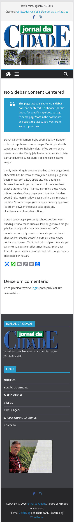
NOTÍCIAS (9, 380)
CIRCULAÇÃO (12, 410)
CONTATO (10, 425)
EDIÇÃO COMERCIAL (16, 387)
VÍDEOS (8, 402)
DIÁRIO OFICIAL (13, 395)
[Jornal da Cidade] (8, 74)
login (35, 288)
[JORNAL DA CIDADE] (31, 333)
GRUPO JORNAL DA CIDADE (20, 418)
